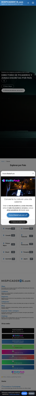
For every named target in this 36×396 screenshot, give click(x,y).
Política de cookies (14, 394)
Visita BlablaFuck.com (17, 215)
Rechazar (31, 393)
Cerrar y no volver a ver (18, 222)
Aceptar (24, 393)
